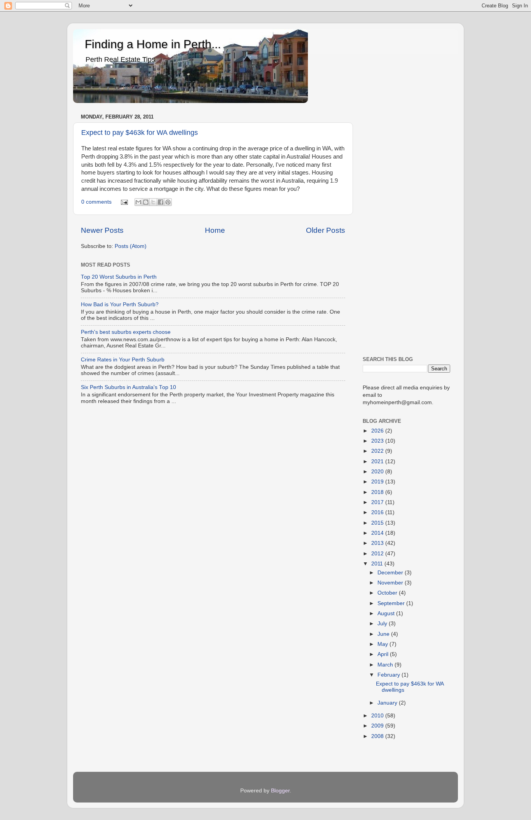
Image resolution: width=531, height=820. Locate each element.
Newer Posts (102, 230)
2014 (378, 533)
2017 (378, 502)
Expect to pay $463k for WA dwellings (139, 132)
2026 (378, 431)
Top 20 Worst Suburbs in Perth (119, 277)
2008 (378, 736)
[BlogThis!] (146, 202)
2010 (378, 716)
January (388, 703)
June (384, 634)
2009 (378, 726)
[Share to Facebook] (160, 202)
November (391, 583)
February (389, 675)
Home (215, 230)
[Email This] (138, 202)
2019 (378, 482)
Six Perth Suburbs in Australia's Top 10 (128, 387)
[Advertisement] (406, 228)
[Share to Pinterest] (168, 202)
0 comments (96, 202)
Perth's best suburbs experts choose (126, 332)
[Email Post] (124, 202)
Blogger (280, 791)
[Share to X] (153, 202)
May (383, 644)
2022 (378, 451)
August (386, 613)
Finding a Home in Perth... (153, 44)
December (391, 573)
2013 (378, 543)
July (383, 623)
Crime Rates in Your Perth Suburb (122, 360)
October (388, 593)
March (386, 665)
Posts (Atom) (131, 246)
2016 (378, 512)
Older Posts (325, 230)
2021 (378, 461)
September (391, 603)
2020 (378, 472)
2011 (377, 564)
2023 (378, 441)
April (383, 654)
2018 (378, 492)
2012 (378, 554)
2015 (378, 523)
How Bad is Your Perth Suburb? (120, 304)
